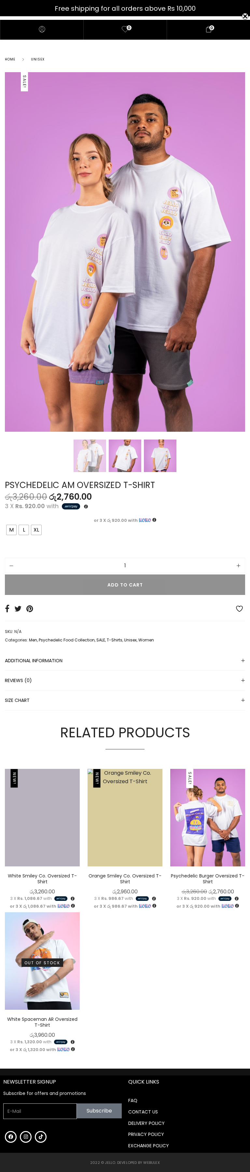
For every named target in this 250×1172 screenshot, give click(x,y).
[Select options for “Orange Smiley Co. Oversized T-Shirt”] (160, 822)
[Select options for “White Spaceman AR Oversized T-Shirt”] (78, 965)
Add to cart (125, 585)
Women (146, 640)
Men (33, 640)
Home (10, 59)
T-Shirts (114, 640)
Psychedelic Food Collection (67, 640)
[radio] (11, 530)
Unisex (38, 59)
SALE (100, 640)
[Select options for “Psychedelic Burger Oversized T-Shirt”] (243, 822)
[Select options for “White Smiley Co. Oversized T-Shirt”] (78, 822)
